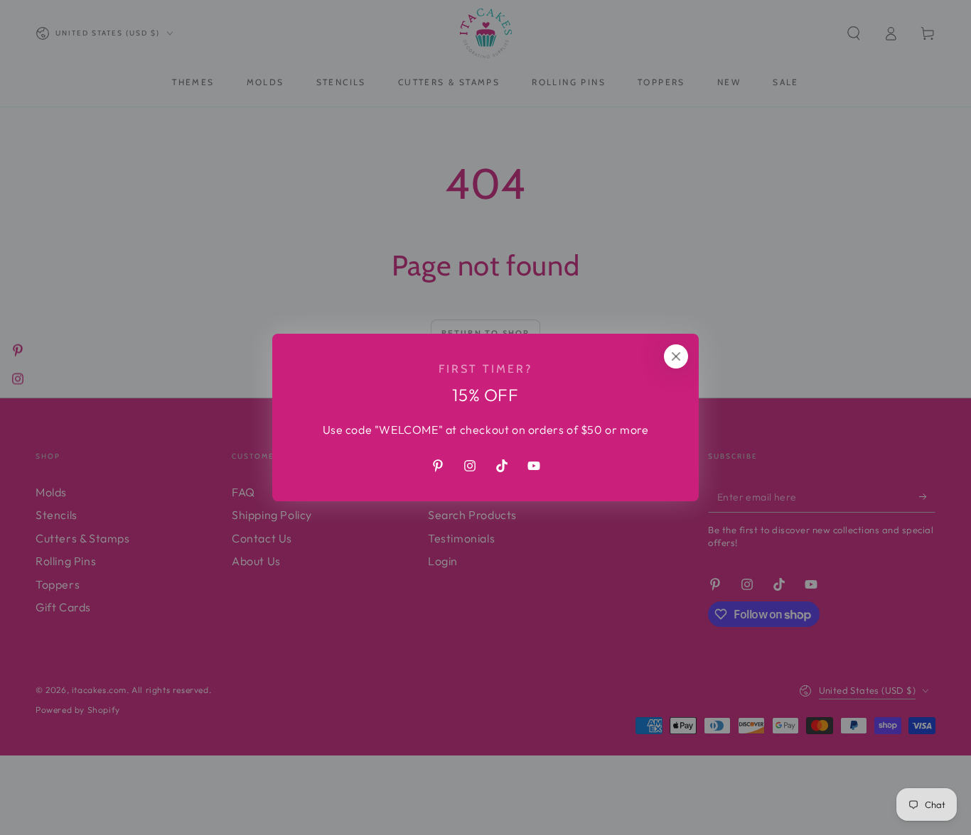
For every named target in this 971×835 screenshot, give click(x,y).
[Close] (676, 356)
